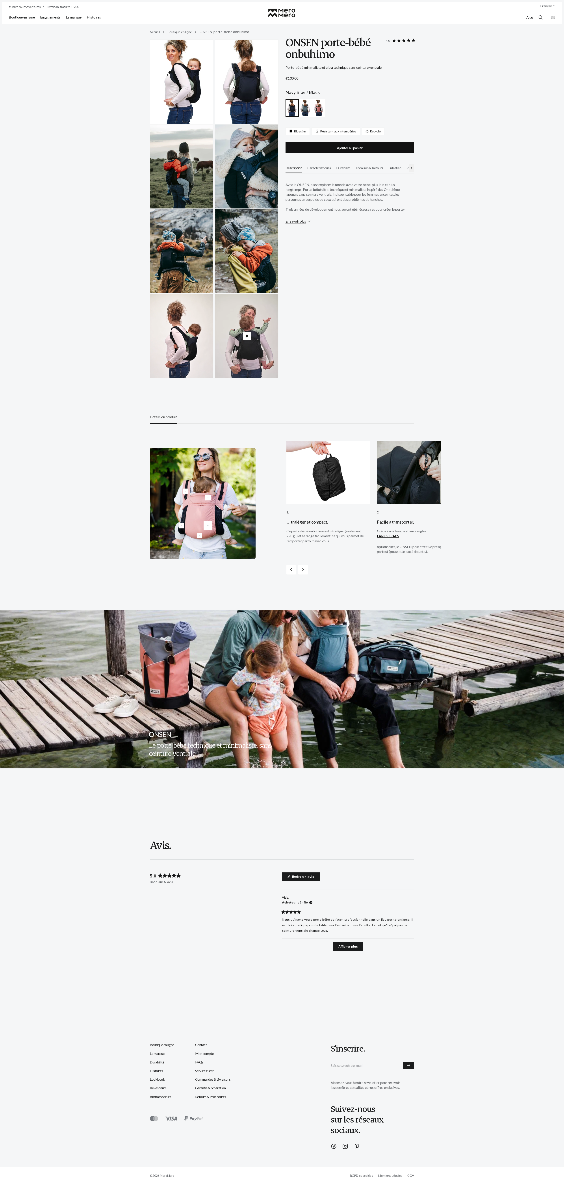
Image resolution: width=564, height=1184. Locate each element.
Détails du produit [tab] (163, 417)
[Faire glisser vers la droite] (303, 569)
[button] (553, 17)
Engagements (50, 17)
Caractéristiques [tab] (319, 168)
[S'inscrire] (408, 1065)
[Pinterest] (357, 1146)
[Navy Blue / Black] (292, 108)
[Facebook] (334, 1146)
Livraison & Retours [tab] (369, 168)
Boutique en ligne (22, 17)
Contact (201, 1044)
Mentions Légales (390, 1175)
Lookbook (157, 1079)
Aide (529, 17)
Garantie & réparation (210, 1087)
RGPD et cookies (361, 1175)
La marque (74, 17)
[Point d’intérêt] (208, 525)
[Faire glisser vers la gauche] (291, 569)
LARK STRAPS (388, 536)
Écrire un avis (305, 878)
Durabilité (157, 1062)
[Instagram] (345, 1146)
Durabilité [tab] (343, 168)
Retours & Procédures (210, 1096)
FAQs (199, 1062)
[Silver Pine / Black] (305, 108)
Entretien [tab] (394, 168)
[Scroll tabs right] (411, 168)
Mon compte (204, 1053)
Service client (204, 1070)
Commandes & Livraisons (213, 1079)
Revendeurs (158, 1087)
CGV (410, 1175)
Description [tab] (294, 168)
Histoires (94, 17)
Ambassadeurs (160, 1096)
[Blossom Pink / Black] (318, 108)
